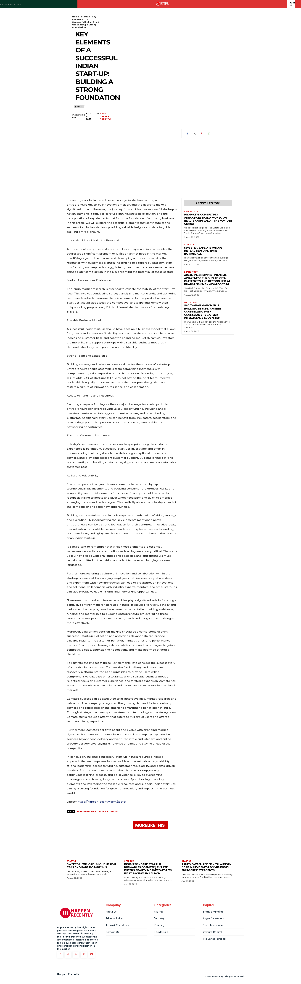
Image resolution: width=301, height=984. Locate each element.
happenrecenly (86, 811)
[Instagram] (68, 954)
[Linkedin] (76, 954)
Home (75, 16)
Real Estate (191, 211)
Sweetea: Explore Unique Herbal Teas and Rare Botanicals (203, 250)
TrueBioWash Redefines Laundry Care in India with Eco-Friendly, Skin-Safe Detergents (206, 867)
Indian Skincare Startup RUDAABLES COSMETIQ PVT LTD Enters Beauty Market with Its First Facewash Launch (148, 869)
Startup (85, 16)
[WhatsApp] (209, 133)
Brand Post (191, 272)
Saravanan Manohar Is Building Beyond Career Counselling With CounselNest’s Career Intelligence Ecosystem (202, 311)
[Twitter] (194, 133)
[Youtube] (91, 954)
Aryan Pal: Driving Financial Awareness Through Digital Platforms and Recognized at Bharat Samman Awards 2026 (207, 279)
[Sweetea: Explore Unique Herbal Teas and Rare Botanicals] (93, 845)
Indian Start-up (108, 811)
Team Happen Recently (105, 116)
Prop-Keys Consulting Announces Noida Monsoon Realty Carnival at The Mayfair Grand (208, 219)
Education (190, 302)
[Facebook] (187, 133)
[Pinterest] (201, 133)
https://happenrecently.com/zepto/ (102, 801)
